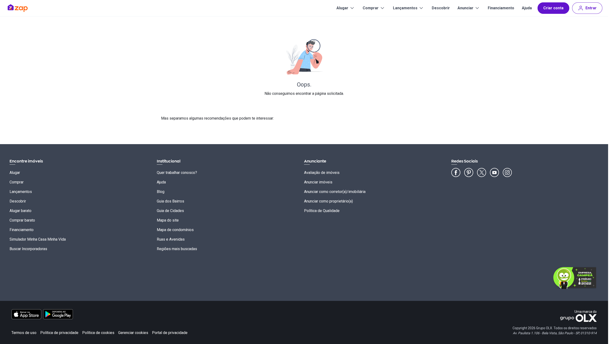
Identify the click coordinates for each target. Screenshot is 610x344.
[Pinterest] (468, 172)
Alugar (342, 8)
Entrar (591, 8)
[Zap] (25, 8)
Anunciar (465, 8)
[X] (481, 172)
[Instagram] (507, 172)
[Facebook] (455, 172)
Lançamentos (405, 8)
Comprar (371, 8)
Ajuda (527, 8)
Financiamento (501, 8)
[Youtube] (494, 172)
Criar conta (553, 8)
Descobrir (441, 8)
